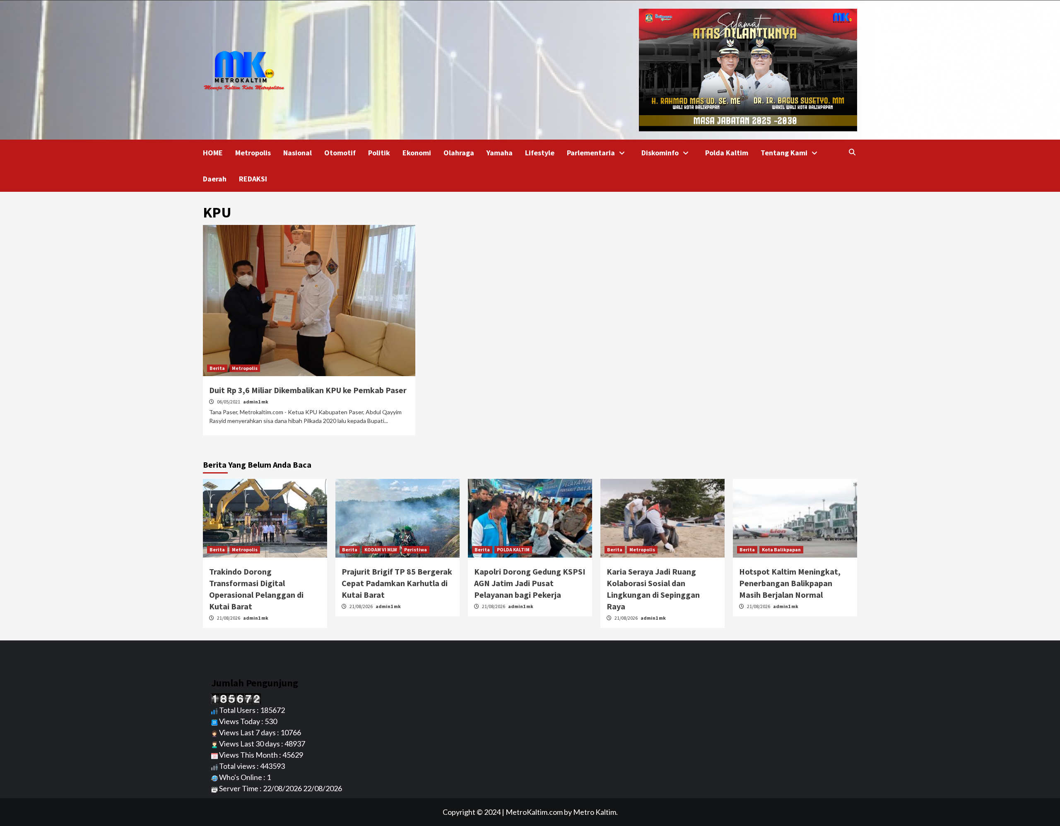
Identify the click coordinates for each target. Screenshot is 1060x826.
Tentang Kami (784, 152)
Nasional (297, 152)
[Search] (852, 152)
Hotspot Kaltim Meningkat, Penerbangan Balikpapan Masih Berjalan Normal (790, 583)
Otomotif (340, 152)
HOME (213, 152)
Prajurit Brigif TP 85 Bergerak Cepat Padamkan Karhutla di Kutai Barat (397, 583)
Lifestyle (539, 152)
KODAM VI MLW (380, 549)
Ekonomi (416, 152)
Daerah (214, 179)
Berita (217, 368)
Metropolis (253, 152)
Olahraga (458, 152)
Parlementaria (591, 152)
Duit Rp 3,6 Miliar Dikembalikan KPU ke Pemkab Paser (308, 390)
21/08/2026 (229, 618)
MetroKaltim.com (534, 811)
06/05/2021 (229, 402)
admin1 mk (255, 402)
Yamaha (500, 152)
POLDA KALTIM (513, 549)
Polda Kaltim (726, 152)
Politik (379, 152)
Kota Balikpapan (781, 549)
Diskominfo (660, 152)
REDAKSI (253, 179)
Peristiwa (415, 549)
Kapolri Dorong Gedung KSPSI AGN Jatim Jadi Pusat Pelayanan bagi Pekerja (529, 583)
